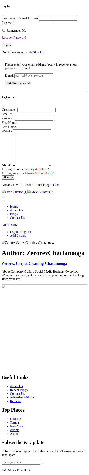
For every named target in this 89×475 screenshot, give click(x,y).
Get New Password (18, 83)
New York (16, 426)
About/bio (9, 165)
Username (9, 109)
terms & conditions (39, 173)
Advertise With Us (22, 397)
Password (8, 22)
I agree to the (28, 169)
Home (14, 206)
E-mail (9, 75)
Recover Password (14, 37)
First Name (9, 122)
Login (14, 232)
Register (25, 232)
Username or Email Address (20, 18)
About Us (16, 210)
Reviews (15, 401)
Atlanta (14, 430)
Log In (7, 45)
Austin (14, 433)
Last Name (9, 127)
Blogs (14, 214)
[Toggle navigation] (3, 196)
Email (7, 114)
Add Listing (9, 224)
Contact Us (17, 217)
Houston (15, 419)
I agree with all (30, 173)
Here (56, 185)
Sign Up (38, 52)
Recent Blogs (19, 390)
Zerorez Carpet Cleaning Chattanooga (34, 263)
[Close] (3, 15)
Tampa (14, 422)
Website (7, 131)
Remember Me (16, 30)
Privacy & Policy (35, 169)
